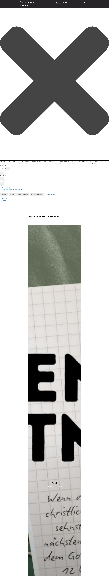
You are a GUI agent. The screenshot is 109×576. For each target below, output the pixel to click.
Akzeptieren (4, 194)
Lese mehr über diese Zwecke (8, 191)
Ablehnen (12, 194)
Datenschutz (4, 198)
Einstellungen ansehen (23, 194)
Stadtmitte (57, 2)
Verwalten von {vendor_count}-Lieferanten (11, 189)
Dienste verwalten (5, 187)
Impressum (3, 200)
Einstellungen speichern (36, 194)
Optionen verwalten (6, 185)
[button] (54, 81)
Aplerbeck (65, 2)
